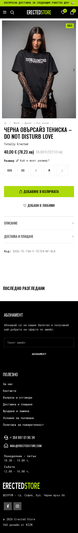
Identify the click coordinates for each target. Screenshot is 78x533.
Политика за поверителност (23, 425)
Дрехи (28, 122)
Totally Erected (16, 144)
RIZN (29, 525)
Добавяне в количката (41, 191)
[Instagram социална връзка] (17, 506)
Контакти (9, 391)
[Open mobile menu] (4, 12)
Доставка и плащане (17, 404)
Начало (8, 121)
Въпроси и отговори (17, 397)
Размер (9, 161)
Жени (17, 122)
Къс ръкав (43, 122)
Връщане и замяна (16, 411)
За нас (8, 384)
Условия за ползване (18, 418)
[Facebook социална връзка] (8, 506)
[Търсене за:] (12, 12)
